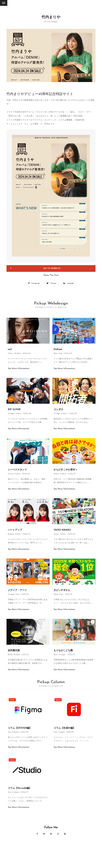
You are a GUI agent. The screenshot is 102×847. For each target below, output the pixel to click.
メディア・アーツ (17, 590)
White (18, 534)
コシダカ (58, 409)
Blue (56, 353)
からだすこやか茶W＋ (66, 470)
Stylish (17, 353)
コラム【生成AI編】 (64, 728)
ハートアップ (15, 530)
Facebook (35, 283)
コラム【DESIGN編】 (20, 728)
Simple (54, 21)
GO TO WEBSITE (52, 268)
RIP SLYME (14, 409)
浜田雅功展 (14, 650)
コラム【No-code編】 (19, 788)
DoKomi (58, 349)
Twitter (53, 283)
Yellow (63, 473)
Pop (60, 353)
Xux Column (13, 732)
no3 (10, 349)
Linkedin (70, 283)
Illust (56, 594)
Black (10, 654)
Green (11, 473)
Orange (11, 413)
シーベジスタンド (17, 470)
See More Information (18, 368)
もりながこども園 (63, 650)
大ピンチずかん (62, 590)
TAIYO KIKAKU (62, 530)
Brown (47, 21)
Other (10, 353)
